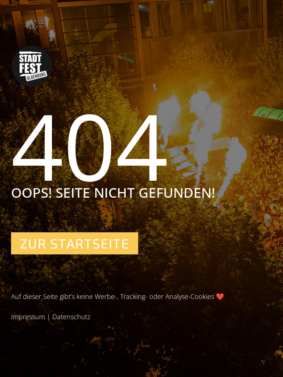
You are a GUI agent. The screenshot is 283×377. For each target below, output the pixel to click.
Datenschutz (71, 316)
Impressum (28, 316)
